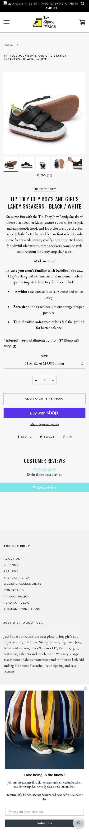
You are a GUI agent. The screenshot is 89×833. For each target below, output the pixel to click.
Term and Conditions (22, 609)
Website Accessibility (23, 583)
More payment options (44, 424)
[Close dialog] (86, 688)
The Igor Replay (17, 577)
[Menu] (6, 22)
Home (8, 44)
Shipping (11, 564)
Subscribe (44, 823)
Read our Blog (16, 602)
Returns (11, 571)
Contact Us (14, 590)
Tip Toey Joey (44, 189)
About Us (12, 558)
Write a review (44, 487)
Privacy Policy (16, 596)
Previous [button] (12, 113)
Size (44, 356)
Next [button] (76, 113)
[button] (44, 729)
